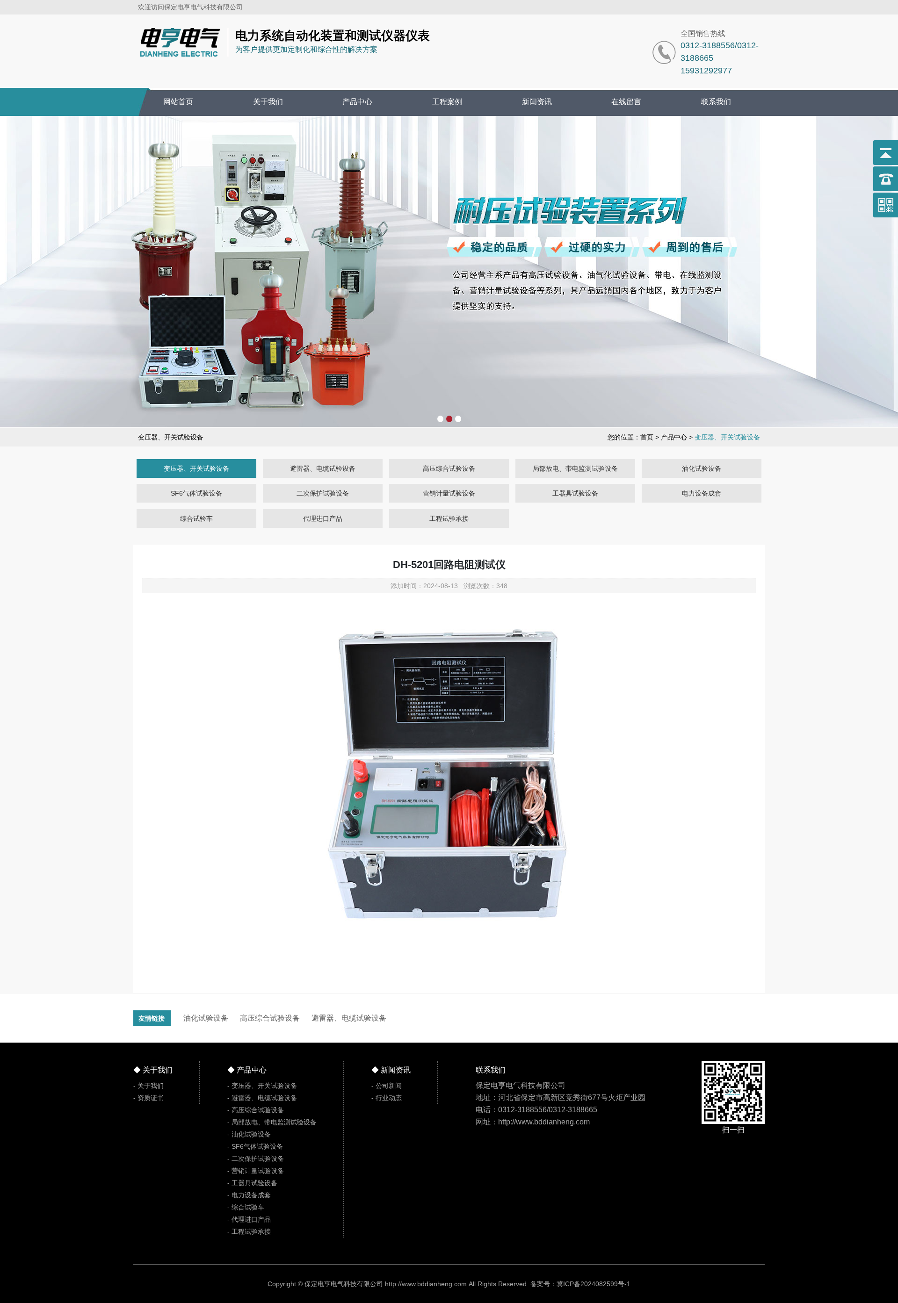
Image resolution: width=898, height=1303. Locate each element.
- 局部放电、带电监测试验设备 (272, 1122)
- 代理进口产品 (249, 1219)
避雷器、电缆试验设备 (322, 468)
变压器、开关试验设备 (196, 468)
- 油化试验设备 (249, 1134)
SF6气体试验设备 (196, 493)
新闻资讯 (537, 102)
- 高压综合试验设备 (255, 1110)
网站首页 (178, 102)
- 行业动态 (386, 1097)
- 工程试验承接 (249, 1231)
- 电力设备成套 (249, 1195)
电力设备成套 (701, 493)
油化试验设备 (701, 468)
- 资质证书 (148, 1097)
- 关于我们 (148, 1085)
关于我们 (268, 102)
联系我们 (716, 102)
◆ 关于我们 (153, 1070)
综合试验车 (196, 518)
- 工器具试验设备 (252, 1183)
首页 (646, 437)
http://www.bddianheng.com (426, 1284)
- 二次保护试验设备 (255, 1158)
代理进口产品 (322, 518)
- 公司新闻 (386, 1085)
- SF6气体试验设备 (255, 1146)
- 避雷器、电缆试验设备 (262, 1097)
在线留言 (626, 102)
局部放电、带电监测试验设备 (575, 468)
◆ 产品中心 (247, 1070)
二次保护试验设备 (323, 493)
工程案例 (447, 102)
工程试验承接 (449, 518)
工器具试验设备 (575, 493)
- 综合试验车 (245, 1207)
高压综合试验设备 (449, 468)
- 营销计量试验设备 (255, 1170)
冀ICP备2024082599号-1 (593, 1284)
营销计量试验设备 (449, 493)
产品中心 (357, 102)
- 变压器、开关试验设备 (262, 1085)
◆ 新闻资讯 (391, 1070)
